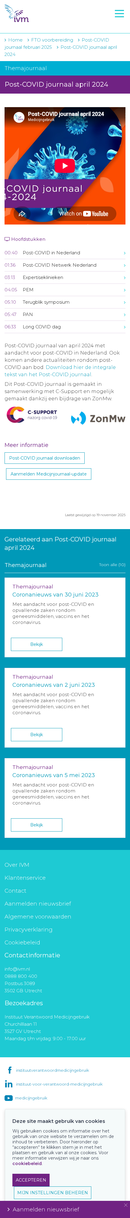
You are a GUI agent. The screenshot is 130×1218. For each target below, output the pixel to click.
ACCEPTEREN (31, 1180)
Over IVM (17, 865)
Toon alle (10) (112, 564)
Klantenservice (25, 878)
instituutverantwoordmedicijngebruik (52, 1070)
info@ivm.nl (17, 969)
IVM (41, 14)
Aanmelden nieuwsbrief (38, 903)
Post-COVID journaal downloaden (44, 458)
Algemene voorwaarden (38, 916)
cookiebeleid (27, 1163)
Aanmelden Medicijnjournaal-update (49, 474)
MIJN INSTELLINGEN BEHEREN (52, 1192)
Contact (15, 891)
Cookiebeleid (22, 942)
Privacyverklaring (29, 929)
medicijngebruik (31, 1098)
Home (15, 40)
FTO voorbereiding (32, 24)
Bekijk (36, 644)
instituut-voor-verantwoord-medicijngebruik (59, 1084)
